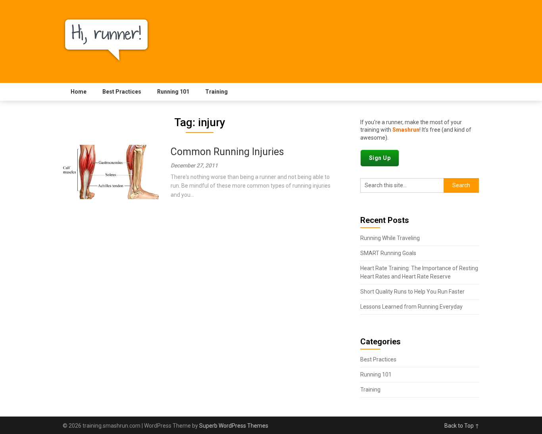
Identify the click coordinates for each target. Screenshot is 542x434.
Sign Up (379, 158)
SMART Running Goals (388, 253)
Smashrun (405, 130)
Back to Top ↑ (461, 425)
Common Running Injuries (227, 151)
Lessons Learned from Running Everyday (411, 306)
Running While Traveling (390, 238)
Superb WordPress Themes (233, 425)
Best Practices (121, 91)
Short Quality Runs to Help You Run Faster (412, 291)
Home (78, 91)
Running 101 (173, 91)
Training (216, 91)
